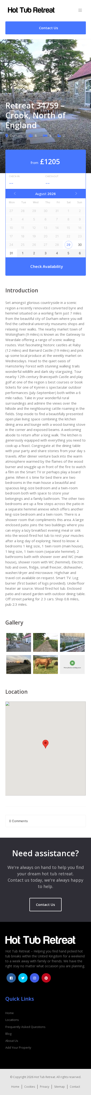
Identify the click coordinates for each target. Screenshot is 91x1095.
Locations (12, 1020)
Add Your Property (18, 1047)
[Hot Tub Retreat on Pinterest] (46, 978)
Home (9, 1013)
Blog (8, 1033)
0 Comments (18, 821)
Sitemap (59, 1087)
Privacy (44, 1087)
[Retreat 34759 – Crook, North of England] (18, 643)
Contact (75, 1087)
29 (68, 245)
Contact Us (45, 904)
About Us (11, 1041)
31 (11, 253)
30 (80, 245)
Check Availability (46, 266)
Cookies (29, 1087)
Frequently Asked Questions (25, 1027)
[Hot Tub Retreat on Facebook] (11, 978)
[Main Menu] (80, 10)
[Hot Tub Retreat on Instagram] (34, 978)
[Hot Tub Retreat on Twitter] (23, 978)
